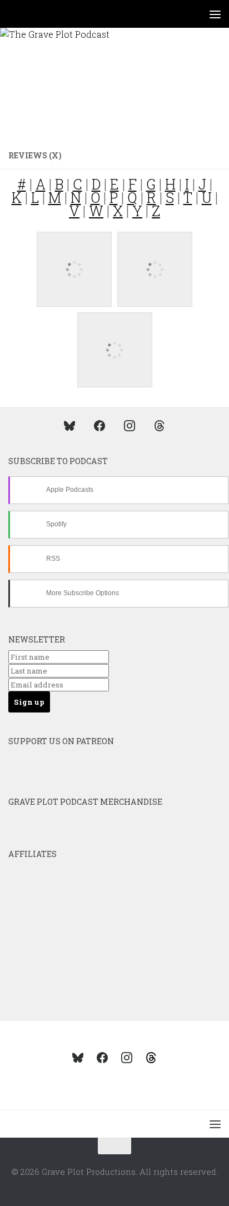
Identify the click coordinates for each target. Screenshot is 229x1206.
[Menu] (215, 14)
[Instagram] (129, 425)
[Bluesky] (69, 425)
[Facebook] (99, 425)
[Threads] (160, 425)
